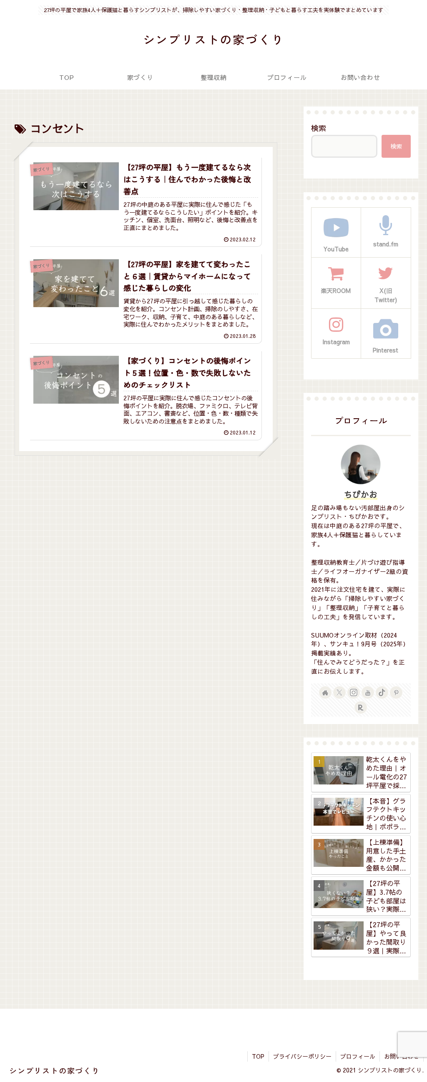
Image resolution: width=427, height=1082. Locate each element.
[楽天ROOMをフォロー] (360, 707)
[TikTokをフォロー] (382, 692)
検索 (318, 128)
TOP (258, 1056)
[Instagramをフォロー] (353, 692)
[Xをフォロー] (339, 692)
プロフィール (357, 1056)
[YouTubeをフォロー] (367, 692)
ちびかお (360, 494)
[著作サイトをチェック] (325, 692)
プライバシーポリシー (302, 1056)
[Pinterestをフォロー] (396, 692)
